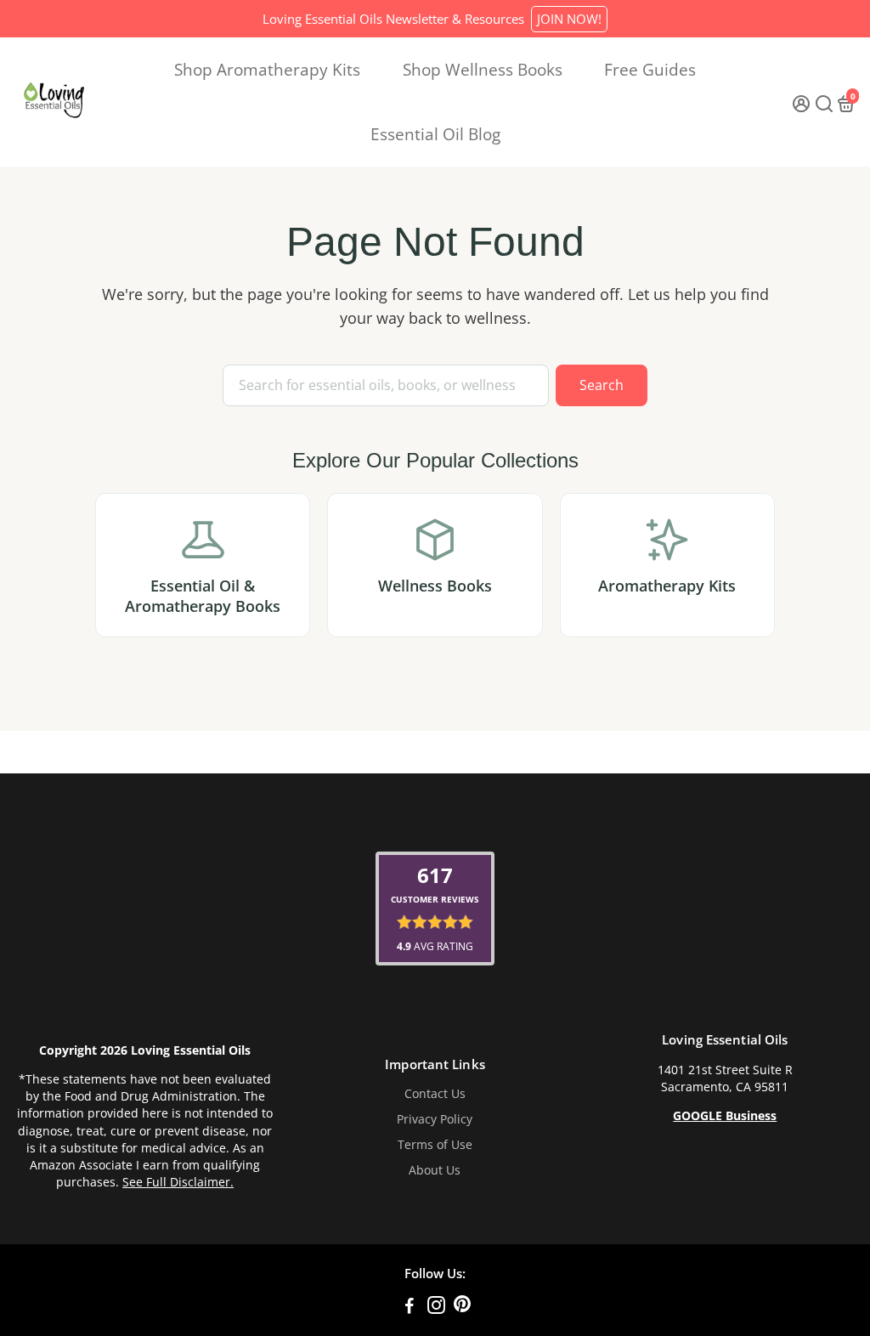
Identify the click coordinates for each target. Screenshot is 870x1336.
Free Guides (650, 70)
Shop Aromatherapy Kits (267, 70)
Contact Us (435, 1093)
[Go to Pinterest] (462, 1307)
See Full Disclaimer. (178, 1182)
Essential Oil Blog (435, 134)
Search (601, 385)
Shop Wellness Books (482, 70)
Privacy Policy (434, 1119)
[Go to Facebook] (409, 1307)
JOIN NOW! (569, 18)
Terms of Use (435, 1144)
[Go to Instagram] (436, 1307)
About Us (434, 1170)
